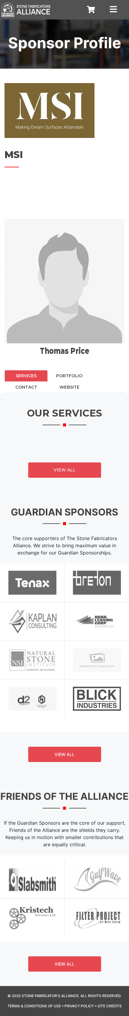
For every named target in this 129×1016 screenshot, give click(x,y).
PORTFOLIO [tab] (69, 375)
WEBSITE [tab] (69, 387)
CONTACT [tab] (26, 387)
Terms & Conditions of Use (34, 1006)
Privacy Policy (79, 1006)
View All (65, 470)
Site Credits (110, 1006)
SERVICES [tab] (26, 375)
